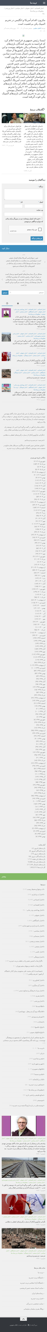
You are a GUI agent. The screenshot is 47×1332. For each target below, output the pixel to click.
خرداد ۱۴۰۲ (41, 565)
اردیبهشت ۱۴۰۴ (39, 502)
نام (21, 202)
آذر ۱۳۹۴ (42, 809)
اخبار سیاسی (19, 8)
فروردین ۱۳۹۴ (40, 831)
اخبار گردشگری (37, 985)
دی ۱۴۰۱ (42, 578)
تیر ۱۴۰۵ (42, 467)
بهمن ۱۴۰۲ (41, 543)
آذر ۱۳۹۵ (42, 777)
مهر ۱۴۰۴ (42, 488)
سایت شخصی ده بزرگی (34, 1304)
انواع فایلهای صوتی (36, 1032)
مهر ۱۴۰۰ (42, 619)
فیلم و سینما (38, 1074)
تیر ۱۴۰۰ (42, 627)
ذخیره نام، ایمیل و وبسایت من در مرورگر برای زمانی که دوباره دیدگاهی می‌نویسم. (24, 220)
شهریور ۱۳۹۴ (40, 817)
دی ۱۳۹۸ (42, 676)
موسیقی (40, 1100)
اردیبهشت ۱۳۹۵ (39, 796)
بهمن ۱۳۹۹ (41, 641)
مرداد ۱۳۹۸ (41, 690)
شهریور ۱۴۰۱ (40, 589)
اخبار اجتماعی (41, 309)
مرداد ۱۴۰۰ (41, 624)
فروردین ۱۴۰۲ (40, 570)
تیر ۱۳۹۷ (42, 725)
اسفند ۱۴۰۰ (41, 605)
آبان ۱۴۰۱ (42, 584)
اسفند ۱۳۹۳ (41, 834)
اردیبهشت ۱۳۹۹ (39, 665)
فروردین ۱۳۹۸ (40, 701)
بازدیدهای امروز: (39, 848)
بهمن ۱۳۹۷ (41, 706)
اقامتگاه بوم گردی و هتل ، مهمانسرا (30, 1011)
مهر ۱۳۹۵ (42, 782)
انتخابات (40, 1022)
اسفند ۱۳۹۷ (41, 703)
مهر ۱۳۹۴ (42, 815)
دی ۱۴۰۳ (42, 513)
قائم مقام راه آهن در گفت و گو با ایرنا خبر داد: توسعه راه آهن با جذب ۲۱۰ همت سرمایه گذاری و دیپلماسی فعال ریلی (29, 343)
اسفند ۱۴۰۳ (41, 507)
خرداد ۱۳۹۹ (41, 662)
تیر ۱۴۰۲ (42, 562)
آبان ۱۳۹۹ (42, 649)
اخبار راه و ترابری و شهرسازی (32, 926)
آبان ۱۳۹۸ (42, 682)
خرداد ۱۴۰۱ (41, 597)
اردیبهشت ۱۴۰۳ (39, 535)
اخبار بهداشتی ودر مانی (20, 309)
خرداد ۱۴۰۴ (41, 499)
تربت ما (33, 2)
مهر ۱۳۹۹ (42, 652)
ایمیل (40, 202)
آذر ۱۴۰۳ (42, 516)
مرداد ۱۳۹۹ (41, 657)
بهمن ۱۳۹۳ (41, 836)
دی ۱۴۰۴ (42, 480)
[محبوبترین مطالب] (18, 303)
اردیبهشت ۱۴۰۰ (39, 633)
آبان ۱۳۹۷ (42, 714)
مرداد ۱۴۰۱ (41, 592)
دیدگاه (40, 187)
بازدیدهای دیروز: (39, 854)
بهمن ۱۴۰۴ (41, 478)
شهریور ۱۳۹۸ (40, 687)
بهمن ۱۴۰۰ (41, 608)
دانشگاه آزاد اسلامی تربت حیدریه (31, 1283)
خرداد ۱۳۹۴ (41, 826)
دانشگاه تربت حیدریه (36, 1278)
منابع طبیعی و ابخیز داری (34, 1095)
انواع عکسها (39, 1027)
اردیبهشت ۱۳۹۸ (39, 698)
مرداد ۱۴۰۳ (41, 527)
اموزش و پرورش (37, 1017)
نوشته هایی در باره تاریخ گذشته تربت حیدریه (27, 1106)
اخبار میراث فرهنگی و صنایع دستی (31, 991)
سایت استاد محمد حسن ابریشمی (31, 1288)
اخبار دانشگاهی (32, 312)
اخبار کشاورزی (38, 980)
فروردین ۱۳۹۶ (40, 766)
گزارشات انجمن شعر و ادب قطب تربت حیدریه (25, 961)
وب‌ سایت (40, 210)
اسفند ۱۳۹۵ (41, 769)
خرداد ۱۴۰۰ (41, 630)
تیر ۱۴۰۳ (42, 529)
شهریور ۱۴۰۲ (40, 556)
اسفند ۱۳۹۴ (41, 801)
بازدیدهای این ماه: (39, 862)
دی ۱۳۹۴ (42, 807)
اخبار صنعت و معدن (36, 941)
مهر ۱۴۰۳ (42, 521)
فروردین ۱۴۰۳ (40, 537)
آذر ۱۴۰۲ (42, 548)
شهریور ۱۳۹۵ (40, 785)
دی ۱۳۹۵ (42, 774)
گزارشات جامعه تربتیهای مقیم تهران (29, 966)
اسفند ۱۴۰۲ (41, 540)
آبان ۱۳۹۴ (42, 812)
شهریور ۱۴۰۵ (40, 461)
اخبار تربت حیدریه (37, 1299)
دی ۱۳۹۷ (42, 709)
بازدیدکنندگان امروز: (38, 851)
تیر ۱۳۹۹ (42, 660)
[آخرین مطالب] (7, 303)
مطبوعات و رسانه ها (37, 11)
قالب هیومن (13, 1325)
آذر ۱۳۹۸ (42, 679)
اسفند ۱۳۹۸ (41, 671)
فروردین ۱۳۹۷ (40, 733)
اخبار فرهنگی (27, 355)
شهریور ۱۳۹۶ (40, 752)
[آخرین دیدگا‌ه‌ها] (29, 303)
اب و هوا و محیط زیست (35, 889)
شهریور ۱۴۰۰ (40, 622)
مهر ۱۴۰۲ (42, 554)
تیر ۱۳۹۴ (42, 823)
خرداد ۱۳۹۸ (41, 695)
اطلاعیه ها (39, 1006)
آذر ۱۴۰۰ (42, 614)
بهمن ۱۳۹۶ (41, 739)
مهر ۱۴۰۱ (42, 586)
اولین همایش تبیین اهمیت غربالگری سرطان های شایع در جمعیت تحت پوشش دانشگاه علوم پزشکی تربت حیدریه (28, 394)
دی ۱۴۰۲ (42, 546)
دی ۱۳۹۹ (42, 643)
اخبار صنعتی (20, 336)
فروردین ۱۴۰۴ (40, 505)
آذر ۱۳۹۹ (42, 646)
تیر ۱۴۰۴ (42, 497)
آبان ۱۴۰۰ (42, 616)
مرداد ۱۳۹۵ (41, 788)
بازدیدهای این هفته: (38, 859)
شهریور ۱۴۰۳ (40, 524)
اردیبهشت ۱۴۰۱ (39, 600)
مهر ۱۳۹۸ (42, 684)
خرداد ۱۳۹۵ (41, 793)
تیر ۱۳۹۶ (42, 758)
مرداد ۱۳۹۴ (41, 820)
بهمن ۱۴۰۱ (41, 575)
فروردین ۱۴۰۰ (40, 635)
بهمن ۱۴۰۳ (41, 510)
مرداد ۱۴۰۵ (41, 464)
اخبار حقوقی (29, 8)
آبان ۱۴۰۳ (42, 518)
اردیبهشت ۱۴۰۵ (39, 472)
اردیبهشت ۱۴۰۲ (39, 567)
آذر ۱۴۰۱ (42, 581)
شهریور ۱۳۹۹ (40, 654)
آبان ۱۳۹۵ (42, 779)
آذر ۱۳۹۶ (42, 744)
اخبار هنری (39, 996)
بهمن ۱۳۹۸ (41, 673)
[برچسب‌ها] (39, 303)
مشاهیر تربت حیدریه (36, 1085)
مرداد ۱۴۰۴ (41, 494)
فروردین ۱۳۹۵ (40, 798)
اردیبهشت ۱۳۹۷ (39, 730)
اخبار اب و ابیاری (37, 894)
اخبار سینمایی (38, 936)
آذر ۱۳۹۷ (42, 711)
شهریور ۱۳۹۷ (40, 720)
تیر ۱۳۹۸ (42, 692)
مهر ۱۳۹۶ (42, 749)
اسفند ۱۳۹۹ (41, 638)
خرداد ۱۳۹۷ (41, 728)
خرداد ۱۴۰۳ (41, 532)
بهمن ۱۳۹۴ (41, 804)
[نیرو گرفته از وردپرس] (28, 1325)
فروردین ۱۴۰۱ (40, 603)
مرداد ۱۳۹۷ (41, 722)
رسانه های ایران (37, 1293)
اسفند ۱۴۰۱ (41, 573)
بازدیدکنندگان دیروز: (38, 856)
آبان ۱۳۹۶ (42, 747)
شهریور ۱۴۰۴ (40, 491)
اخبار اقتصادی (39, 8)
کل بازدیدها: (41, 867)
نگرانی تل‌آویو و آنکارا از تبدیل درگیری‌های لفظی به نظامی (23, 435)
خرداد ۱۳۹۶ (41, 760)
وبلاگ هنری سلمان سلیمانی (33, 1309)
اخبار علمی (39, 952)
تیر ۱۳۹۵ (42, 790)
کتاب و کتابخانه (38, 1079)
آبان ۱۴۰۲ (42, 551)
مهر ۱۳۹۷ (42, 717)
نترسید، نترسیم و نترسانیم (36, 378)
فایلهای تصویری (37, 1069)
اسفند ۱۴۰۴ (41, 475)
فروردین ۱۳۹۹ (40, 668)
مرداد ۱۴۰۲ (41, 559)
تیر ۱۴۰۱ (42, 594)
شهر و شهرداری (37, 1064)
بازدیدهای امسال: (39, 865)
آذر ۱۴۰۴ (42, 483)
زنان (41, 1053)
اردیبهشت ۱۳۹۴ (39, 828)
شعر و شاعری (38, 1059)
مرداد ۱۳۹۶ (41, 755)
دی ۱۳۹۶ (42, 741)
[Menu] (44, 3)
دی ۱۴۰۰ (42, 611)
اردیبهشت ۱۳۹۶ (39, 763)
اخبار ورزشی (9, 8)
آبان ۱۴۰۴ (42, 486)
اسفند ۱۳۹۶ (41, 736)
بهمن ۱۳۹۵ (41, 771)
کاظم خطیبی (37, 28)
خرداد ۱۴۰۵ (41, 469)
